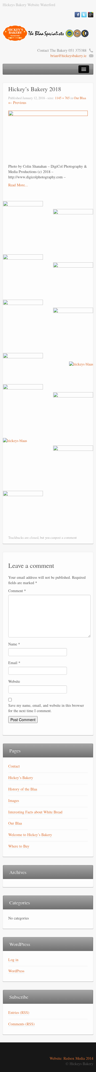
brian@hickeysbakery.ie (68, 55)
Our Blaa (80, 98)
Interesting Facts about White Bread (35, 811)
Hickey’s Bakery (20, 777)
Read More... (18, 184)
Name (14, 644)
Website (14, 681)
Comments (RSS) (21, 1023)
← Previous (17, 102)
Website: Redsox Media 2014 (71, 1058)
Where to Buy (18, 846)
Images (13, 800)
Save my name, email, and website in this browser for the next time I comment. (46, 708)
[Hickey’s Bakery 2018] (48, 136)
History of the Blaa (22, 789)
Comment (17, 590)
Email (14, 662)
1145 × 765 (62, 98)
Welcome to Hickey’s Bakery (30, 834)
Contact (14, 766)
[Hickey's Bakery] (48, 32)
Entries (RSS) (18, 1012)
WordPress (16, 970)
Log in (13, 959)
